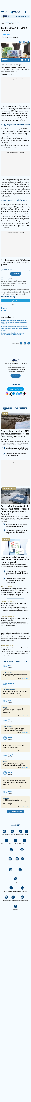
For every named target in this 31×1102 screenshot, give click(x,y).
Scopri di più (20, 16)
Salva (25, 60)
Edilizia (5, 707)
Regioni (5, 308)
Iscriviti (15, 376)
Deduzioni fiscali (7, 779)
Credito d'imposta (7, 672)
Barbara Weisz (24, 678)
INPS (5, 413)
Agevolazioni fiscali (8, 586)
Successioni (6, 798)
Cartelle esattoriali (8, 726)
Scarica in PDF (29, 60)
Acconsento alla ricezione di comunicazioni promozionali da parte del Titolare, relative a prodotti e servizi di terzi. (14, 283)
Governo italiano (9, 488)
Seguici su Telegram (16, 301)
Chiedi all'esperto (16, 811)
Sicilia (4, 310)
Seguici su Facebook (16, 389)
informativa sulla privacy (15, 295)
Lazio (3, 631)
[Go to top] (27, 1096)
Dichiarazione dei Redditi (9, 689)
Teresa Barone (6, 34)
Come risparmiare (7, 645)
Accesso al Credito (8, 616)
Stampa (22, 60)
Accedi (27, 16)
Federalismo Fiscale (8, 601)
